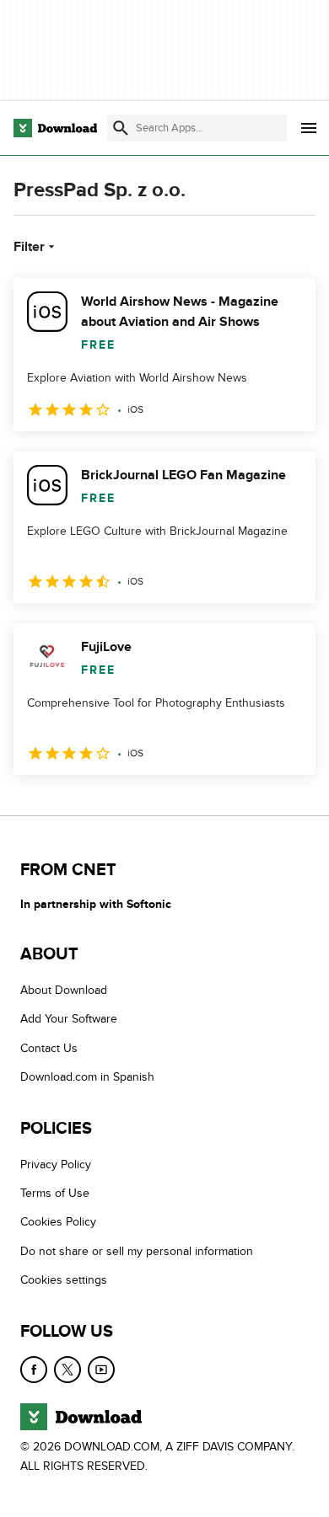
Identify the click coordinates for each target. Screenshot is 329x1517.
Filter (29, 246)
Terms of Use (54, 1193)
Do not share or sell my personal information (136, 1251)
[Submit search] (120, 128)
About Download (63, 990)
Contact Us (49, 1048)
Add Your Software (68, 1019)
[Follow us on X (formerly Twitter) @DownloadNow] (67, 1369)
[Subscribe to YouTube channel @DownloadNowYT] (101, 1369)
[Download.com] (55, 128)
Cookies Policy (58, 1222)
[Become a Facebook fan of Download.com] (33, 1369)
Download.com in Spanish (87, 1077)
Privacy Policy (55, 1164)
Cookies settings (63, 1280)
